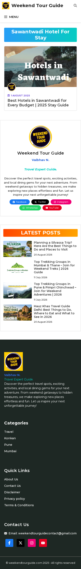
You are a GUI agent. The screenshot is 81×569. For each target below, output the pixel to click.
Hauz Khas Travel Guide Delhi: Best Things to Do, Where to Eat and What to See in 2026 (54, 311)
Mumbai (10, 451)
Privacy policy (14, 499)
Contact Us (12, 486)
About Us (11, 479)
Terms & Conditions (19, 505)
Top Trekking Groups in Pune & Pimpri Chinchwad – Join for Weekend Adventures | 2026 (55, 289)
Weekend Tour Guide (37, 5)
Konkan (10, 438)
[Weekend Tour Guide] (5, 5)
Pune (8, 445)
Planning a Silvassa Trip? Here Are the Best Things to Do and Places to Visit (55, 246)
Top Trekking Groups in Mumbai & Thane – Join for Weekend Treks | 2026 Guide (54, 267)
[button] (75, 5)
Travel (8, 432)
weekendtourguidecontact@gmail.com (47, 533)
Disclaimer (12, 492)
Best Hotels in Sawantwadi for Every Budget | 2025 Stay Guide (38, 102)
